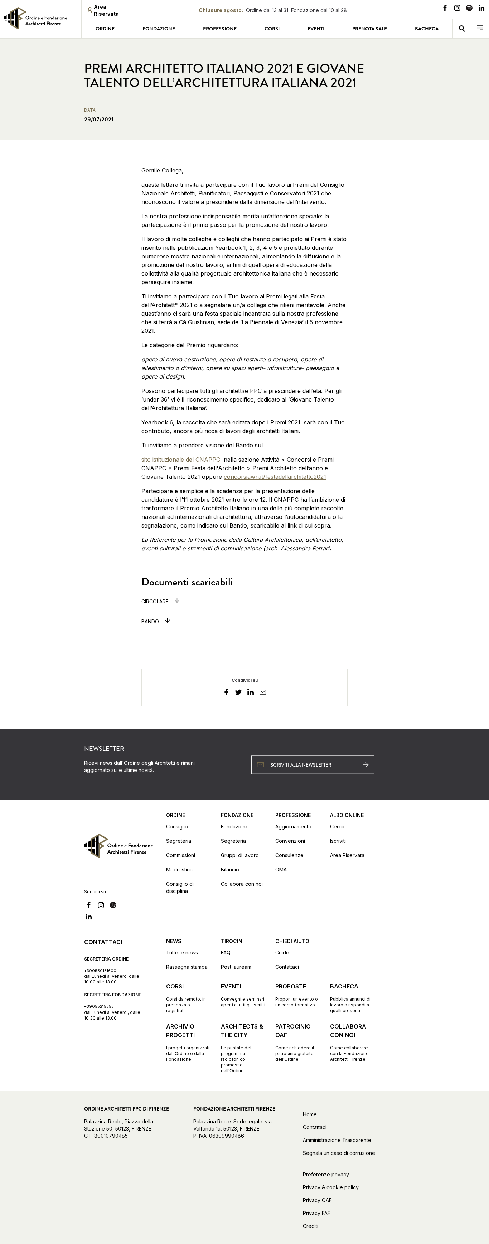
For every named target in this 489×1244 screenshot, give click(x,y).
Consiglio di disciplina (180, 887)
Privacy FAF (316, 1213)
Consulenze (289, 855)
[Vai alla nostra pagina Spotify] (469, 9)
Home (310, 1114)
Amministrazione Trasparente (337, 1140)
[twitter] (238, 693)
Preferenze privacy (326, 1174)
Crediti (310, 1226)
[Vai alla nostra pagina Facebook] (445, 9)
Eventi (316, 28)
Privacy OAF (317, 1200)
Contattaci (287, 967)
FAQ (226, 952)
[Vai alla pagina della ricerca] (462, 28)
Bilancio (230, 869)
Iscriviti (338, 841)
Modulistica (179, 869)
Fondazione (158, 28)
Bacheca (427, 28)
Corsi (272, 28)
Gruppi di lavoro (240, 855)
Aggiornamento (293, 826)
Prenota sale (369, 28)
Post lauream (236, 967)
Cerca (337, 826)
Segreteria (178, 841)
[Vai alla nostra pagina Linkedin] (481, 9)
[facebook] (226, 693)
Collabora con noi (242, 884)
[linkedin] (251, 693)
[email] (263, 693)
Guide (282, 952)
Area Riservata (347, 855)
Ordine (105, 28)
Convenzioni (290, 841)
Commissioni (180, 855)
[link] (40, 18)
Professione (220, 28)
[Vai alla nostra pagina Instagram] (457, 9)
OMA (281, 869)
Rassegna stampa (187, 967)
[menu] (480, 28)
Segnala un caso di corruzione (339, 1153)
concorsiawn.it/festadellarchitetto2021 (275, 476)
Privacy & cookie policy (331, 1187)
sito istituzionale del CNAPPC (180, 459)
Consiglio (177, 826)
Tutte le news (182, 952)
